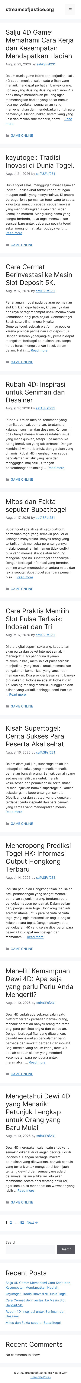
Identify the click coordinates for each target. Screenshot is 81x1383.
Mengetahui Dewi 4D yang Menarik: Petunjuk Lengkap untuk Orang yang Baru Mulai (38, 1112)
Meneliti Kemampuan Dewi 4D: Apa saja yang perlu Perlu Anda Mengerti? (39, 982)
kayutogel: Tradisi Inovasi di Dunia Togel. (40, 161)
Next (32, 1222)
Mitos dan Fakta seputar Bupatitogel (36, 505)
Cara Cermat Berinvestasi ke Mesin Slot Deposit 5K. (39, 274)
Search (11, 1242)
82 (22, 1222)
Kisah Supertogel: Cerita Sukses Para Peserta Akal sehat (35, 736)
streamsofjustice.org (30, 9)
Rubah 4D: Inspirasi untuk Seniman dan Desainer (35, 392)
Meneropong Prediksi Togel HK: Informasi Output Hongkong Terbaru (38, 857)
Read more (14, 233)
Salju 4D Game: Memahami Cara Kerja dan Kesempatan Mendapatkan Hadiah (40, 44)
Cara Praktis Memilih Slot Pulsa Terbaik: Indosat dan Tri (37, 619)
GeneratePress (41, 1377)
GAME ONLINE (22, 135)
